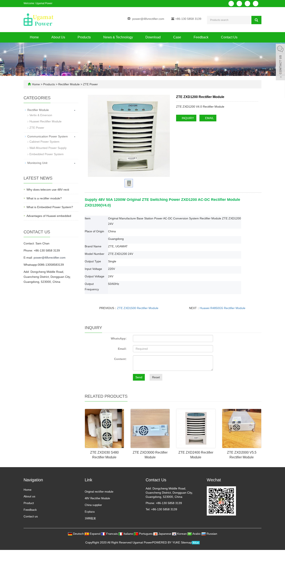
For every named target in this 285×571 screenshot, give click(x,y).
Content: (120, 359)
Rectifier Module (69, 84)
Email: (122, 348)
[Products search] (256, 20)
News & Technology (118, 37)
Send (138, 377)
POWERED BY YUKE (166, 542)
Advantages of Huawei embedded (48, 216)
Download (153, 37)
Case (177, 37)
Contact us (31, 516)
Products (84, 37)
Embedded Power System (46, 154)
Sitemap (186, 542)
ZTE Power (90, 84)
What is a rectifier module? (44, 198)
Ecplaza (90, 511)
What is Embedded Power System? (49, 207)
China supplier (93, 505)
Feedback (201, 37)
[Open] (280, 62)
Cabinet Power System (44, 141)
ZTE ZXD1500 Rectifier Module (137, 308)
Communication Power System (47, 136)
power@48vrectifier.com (148, 18)
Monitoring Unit (37, 163)
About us (29, 496)
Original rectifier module (99, 491)
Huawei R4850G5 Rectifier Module (222, 308)
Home (34, 37)
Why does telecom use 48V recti (47, 189)
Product (29, 503)
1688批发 (90, 518)
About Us (58, 37)
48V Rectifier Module (97, 498)
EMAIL (209, 118)
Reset (156, 377)
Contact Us (229, 37)
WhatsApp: (119, 338)
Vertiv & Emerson (40, 115)
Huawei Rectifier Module (45, 121)
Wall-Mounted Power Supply (48, 148)
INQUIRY (187, 118)
